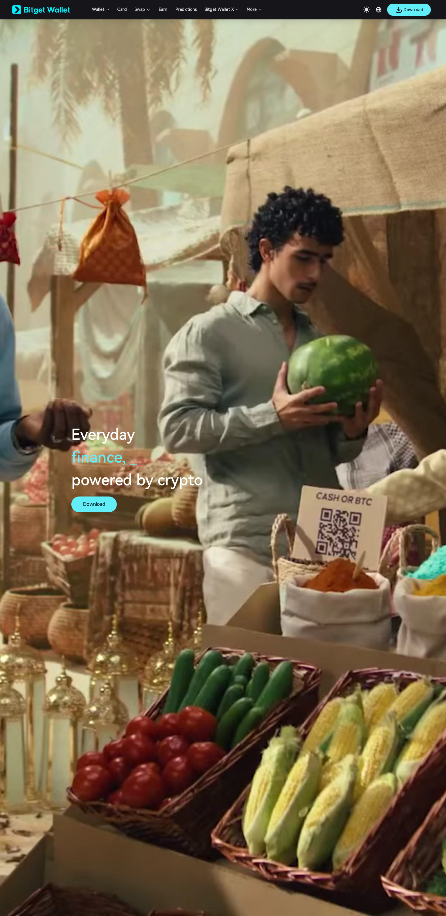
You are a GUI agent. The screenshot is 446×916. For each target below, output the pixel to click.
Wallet (98, 9)
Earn (163, 9)
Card (122, 9)
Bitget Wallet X (219, 9)
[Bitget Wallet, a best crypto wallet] (49, 9)
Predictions (186, 9)
